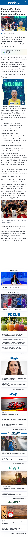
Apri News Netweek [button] (18, 389)
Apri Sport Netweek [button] (18, 429)
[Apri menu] (2, 2)
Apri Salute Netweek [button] (18, 498)
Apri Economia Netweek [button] (17, 533)
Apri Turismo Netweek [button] (18, 463)
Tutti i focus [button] (21, 353)
